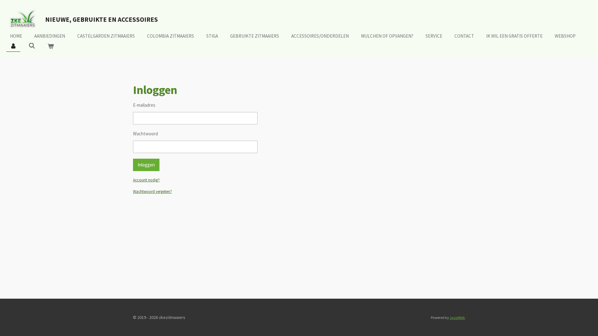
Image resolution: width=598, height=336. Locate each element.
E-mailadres (144, 105)
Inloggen (146, 165)
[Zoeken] (32, 45)
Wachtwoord (145, 134)
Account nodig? (146, 180)
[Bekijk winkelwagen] (51, 46)
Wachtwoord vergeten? (152, 191)
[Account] (13, 46)
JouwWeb (457, 317)
